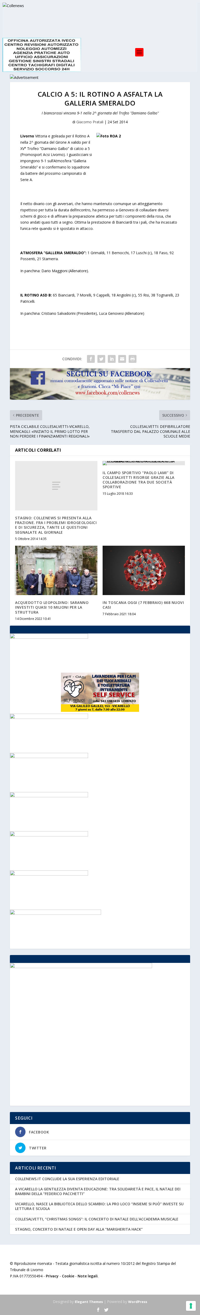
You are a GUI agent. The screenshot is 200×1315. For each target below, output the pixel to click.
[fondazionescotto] (49, 795)
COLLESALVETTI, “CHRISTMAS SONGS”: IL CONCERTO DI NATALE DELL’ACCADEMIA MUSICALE (96, 1219)
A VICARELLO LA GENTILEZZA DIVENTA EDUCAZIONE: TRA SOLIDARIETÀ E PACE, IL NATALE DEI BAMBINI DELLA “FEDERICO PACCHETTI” (97, 1191)
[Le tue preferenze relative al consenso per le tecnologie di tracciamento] (191, 1306)
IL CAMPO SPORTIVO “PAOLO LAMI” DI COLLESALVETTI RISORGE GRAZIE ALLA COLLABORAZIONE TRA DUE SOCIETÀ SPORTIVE (138, 480)
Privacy (52, 1275)
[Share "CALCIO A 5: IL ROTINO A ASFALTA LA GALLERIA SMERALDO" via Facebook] (91, 359)
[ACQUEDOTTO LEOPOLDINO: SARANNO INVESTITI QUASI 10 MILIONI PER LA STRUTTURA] (56, 570)
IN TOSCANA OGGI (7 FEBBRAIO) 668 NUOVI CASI (143, 605)
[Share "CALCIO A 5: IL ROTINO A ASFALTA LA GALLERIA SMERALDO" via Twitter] (101, 359)
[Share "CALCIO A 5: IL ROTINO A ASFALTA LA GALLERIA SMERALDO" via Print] (132, 359)
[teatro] (49, 756)
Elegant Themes (89, 1301)
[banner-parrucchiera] (49, 835)
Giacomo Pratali (89, 121)
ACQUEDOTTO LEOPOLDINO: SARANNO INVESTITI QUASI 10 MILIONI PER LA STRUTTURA (52, 607)
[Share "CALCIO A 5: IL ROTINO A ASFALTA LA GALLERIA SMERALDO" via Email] (122, 359)
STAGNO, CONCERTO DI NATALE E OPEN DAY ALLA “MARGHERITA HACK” (79, 1229)
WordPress (137, 1301)
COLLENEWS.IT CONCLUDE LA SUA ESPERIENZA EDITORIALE (67, 1178)
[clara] (49, 717)
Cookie (68, 1275)
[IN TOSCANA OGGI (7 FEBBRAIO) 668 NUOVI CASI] (144, 570)
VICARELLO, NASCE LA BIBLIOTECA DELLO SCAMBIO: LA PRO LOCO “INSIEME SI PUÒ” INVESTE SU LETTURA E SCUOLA (99, 1206)
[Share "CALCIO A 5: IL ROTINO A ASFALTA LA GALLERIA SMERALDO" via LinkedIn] (112, 359)
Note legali (88, 1275)
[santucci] (49, 874)
